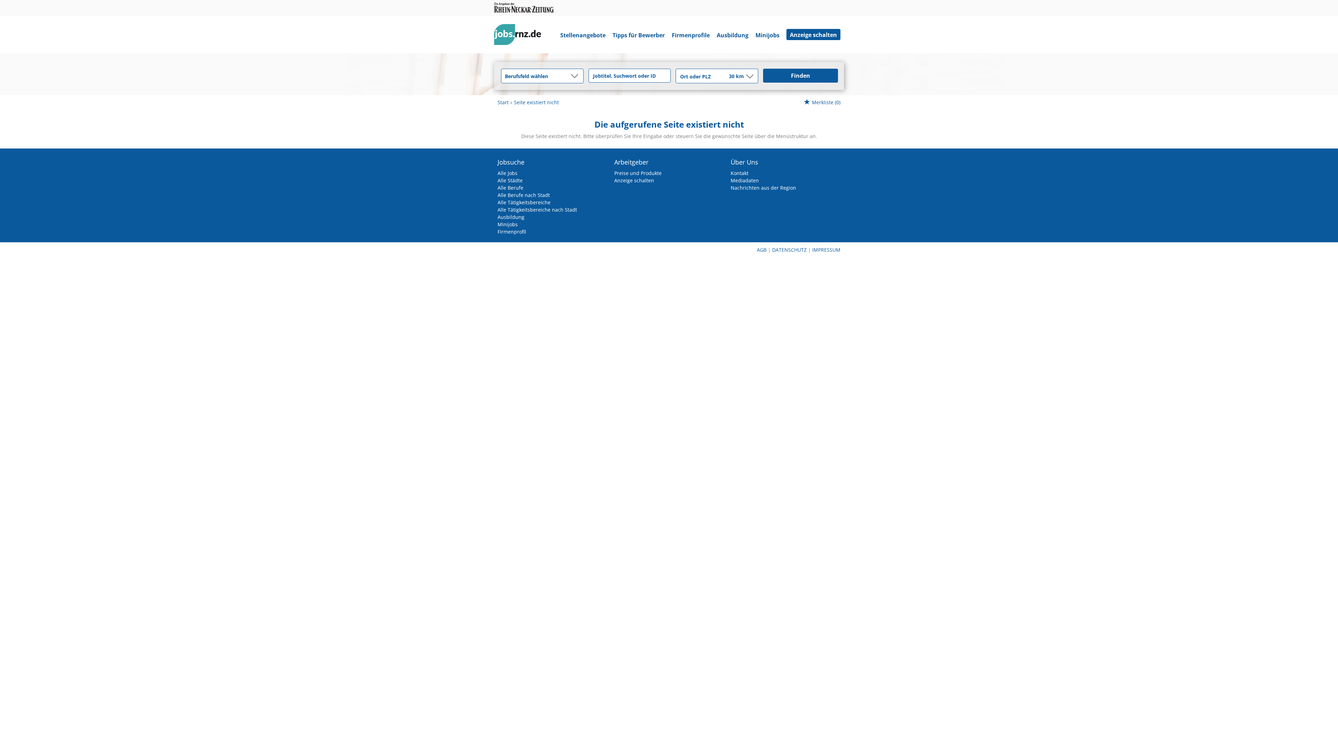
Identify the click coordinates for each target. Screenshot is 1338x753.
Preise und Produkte (638, 173)
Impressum (826, 249)
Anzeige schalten (813, 35)
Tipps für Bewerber (639, 35)
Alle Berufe (510, 187)
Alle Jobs (507, 173)
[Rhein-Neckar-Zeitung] (520, 36)
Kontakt (739, 173)
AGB (762, 249)
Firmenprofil (512, 231)
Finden (800, 75)
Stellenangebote (583, 35)
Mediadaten (745, 180)
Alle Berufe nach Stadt (524, 195)
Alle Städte (510, 180)
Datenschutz (789, 249)
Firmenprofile (691, 35)
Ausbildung (732, 35)
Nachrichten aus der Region (763, 187)
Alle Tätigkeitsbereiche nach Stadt (537, 209)
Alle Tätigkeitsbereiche (524, 202)
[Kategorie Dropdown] (576, 76)
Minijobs (767, 35)
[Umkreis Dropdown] (749, 76)
